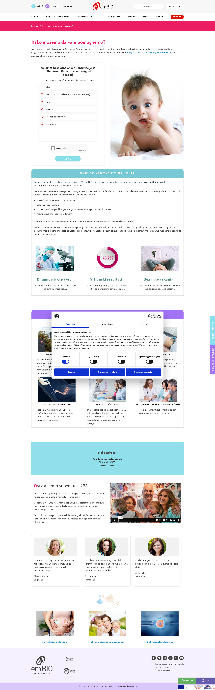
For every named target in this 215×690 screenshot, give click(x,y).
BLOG (145, 17)
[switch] (93, 362)
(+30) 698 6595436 (160, 52)
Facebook (154, 658)
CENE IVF (131, 17)
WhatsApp (188, 680)
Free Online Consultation (61, 6)
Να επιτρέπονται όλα (143, 372)
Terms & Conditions (108, 686)
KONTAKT (177, 17)
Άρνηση (71, 372)
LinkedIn (181, 658)
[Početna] (42, 665)
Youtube (165, 658)
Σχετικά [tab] (144, 324)
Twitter (159, 658)
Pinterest (170, 658)
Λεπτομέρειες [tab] (107, 324)
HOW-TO (159, 17)
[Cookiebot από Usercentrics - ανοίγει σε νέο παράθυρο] (150, 316)
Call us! (40, 6)
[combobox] (175, 6)
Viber (207, 680)
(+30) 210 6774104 (136, 52)
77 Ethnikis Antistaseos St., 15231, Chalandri (168, 664)
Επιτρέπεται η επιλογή (107, 372)
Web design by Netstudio (127, 686)
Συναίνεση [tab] (70, 324)
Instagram (176, 658)
